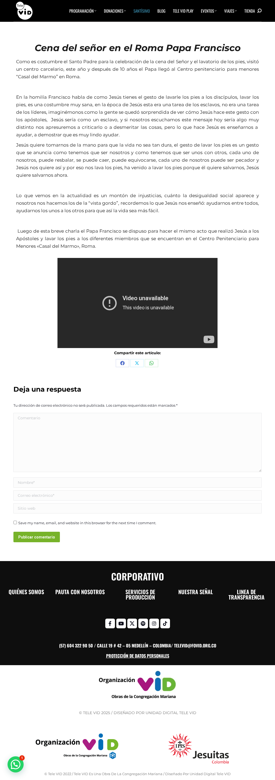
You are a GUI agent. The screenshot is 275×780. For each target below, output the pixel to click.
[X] (137, 363)
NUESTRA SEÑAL (195, 592)
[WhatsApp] (151, 363)
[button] (16, 764)
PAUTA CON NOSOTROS (80, 592)
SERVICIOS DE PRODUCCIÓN (140, 594)
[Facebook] (122, 363)
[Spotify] (143, 623)
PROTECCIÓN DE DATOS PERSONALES (137, 656)
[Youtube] (121, 623)
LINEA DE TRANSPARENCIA (247, 594)
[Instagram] (154, 623)
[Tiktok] (165, 623)
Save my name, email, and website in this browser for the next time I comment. (87, 523)
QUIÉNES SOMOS (26, 592)
